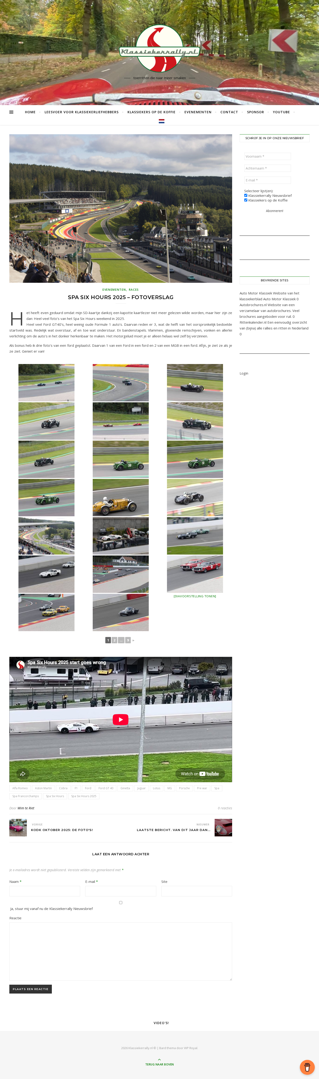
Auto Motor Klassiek (256, 293)
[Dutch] (159, 121)
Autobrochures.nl (253, 304)
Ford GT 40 (106, 788)
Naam (15, 881)
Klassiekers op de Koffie (152, 112)
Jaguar (141, 788)
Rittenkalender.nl (253, 322)
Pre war (202, 788)
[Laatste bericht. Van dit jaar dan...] (223, 827)
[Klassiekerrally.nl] (159, 48)
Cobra (63, 788)
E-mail (91, 881)
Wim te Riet (26, 808)
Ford (88, 788)
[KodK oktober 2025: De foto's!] (18, 827)
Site (164, 881)
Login (244, 373)
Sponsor (255, 112)
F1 (76, 788)
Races (134, 290)
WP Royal (190, 1048)
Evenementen (198, 112)
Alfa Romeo (20, 788)
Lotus (156, 788)
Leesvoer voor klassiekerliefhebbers (82, 112)
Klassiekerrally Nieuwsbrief (269, 195)
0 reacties (225, 808)
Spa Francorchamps (25, 796)
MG (169, 788)
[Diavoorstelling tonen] (195, 596)
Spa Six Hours (55, 796)
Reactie (15, 918)
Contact (229, 112)
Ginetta (125, 788)
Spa (216, 788)
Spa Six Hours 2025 (83, 796)
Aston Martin (43, 788)
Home (30, 112)
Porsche (184, 788)
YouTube (281, 112)
